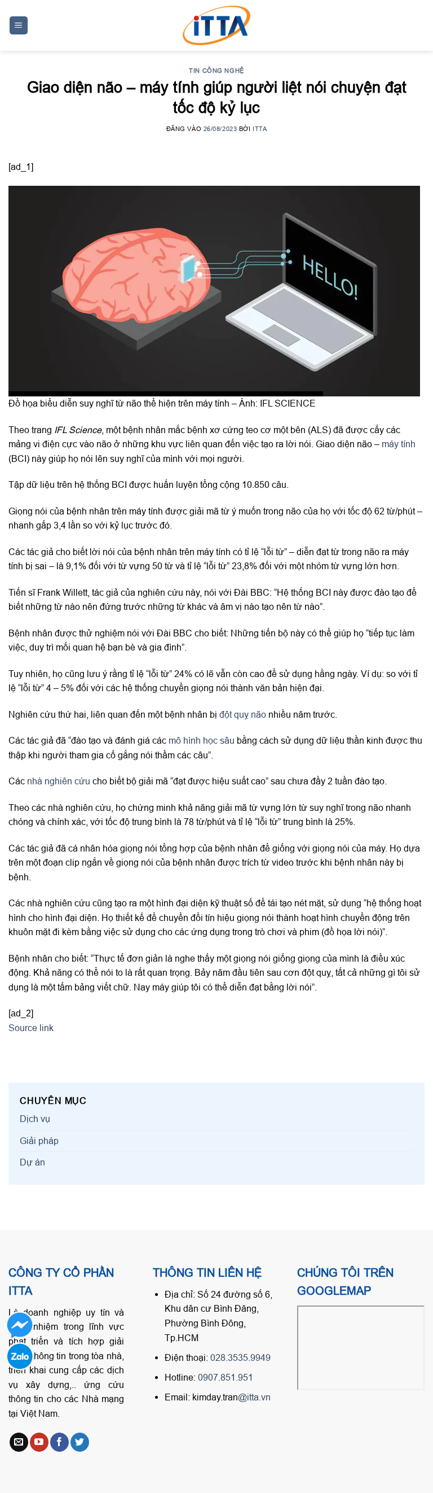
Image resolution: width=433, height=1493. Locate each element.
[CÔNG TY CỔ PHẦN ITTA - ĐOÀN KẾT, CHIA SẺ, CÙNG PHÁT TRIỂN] (216, 25)
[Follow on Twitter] (79, 1442)
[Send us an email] (19, 1442)
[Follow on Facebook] (59, 1442)
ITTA (260, 129)
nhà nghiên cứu (58, 781)
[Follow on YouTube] (39, 1442)
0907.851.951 (225, 1377)
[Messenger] (20, 1325)
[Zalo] (20, 1356)
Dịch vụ (35, 1119)
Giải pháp (39, 1141)
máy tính (399, 444)
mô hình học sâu (203, 740)
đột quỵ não (242, 714)
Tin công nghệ (216, 71)
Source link (31, 1028)
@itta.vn (254, 1397)
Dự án (32, 1162)
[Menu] (19, 25)
